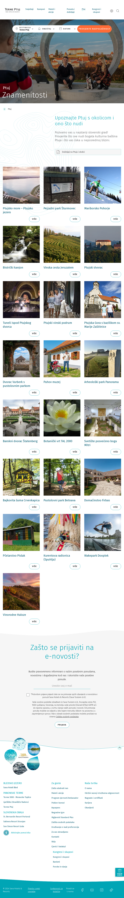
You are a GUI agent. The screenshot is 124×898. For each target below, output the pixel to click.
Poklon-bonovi (58, 803)
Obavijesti (89, 808)
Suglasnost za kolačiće (56, 890)
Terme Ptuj (8, 807)
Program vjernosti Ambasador (64, 798)
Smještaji (29, 9)
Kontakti (55, 837)
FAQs (53, 842)
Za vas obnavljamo (59, 832)
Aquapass (55, 808)
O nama (88, 788)
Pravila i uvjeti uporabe (34, 890)
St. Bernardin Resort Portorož (16, 817)
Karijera (88, 803)
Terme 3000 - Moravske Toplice (17, 797)
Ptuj (83, 9)
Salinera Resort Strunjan (14, 821)
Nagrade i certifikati (94, 798)
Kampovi (41, 9)
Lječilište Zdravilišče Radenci (16, 802)
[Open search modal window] (118, 11)
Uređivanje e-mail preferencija (65, 827)
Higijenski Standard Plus (62, 817)
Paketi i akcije (51, 10)
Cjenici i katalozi (58, 846)
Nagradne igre (57, 812)
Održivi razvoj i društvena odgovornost (102, 793)
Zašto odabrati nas (59, 788)
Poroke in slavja (60, 867)
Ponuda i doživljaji (71, 10)
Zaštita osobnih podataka (67, 717)
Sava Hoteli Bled (10, 787)
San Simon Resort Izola (13, 826)
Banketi (56, 862)
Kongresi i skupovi (96, 10)
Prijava (62, 725)
